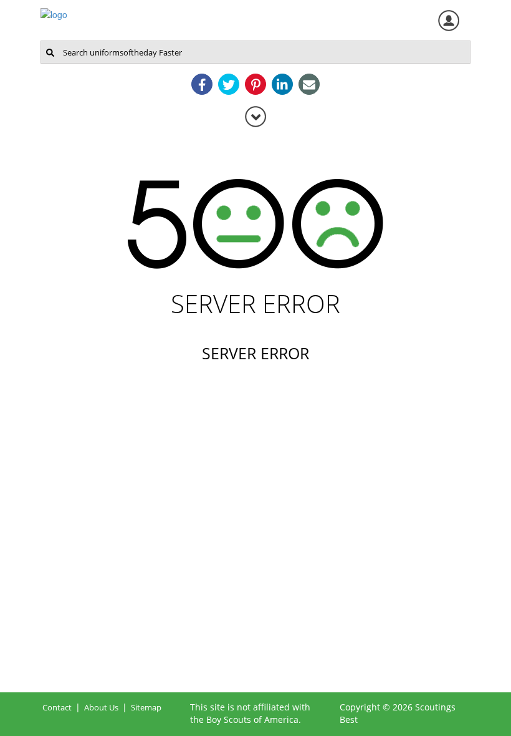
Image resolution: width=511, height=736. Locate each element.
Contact (57, 707)
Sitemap (146, 707)
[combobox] (255, 52)
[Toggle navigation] (256, 116)
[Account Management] (448, 20)
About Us (101, 707)
